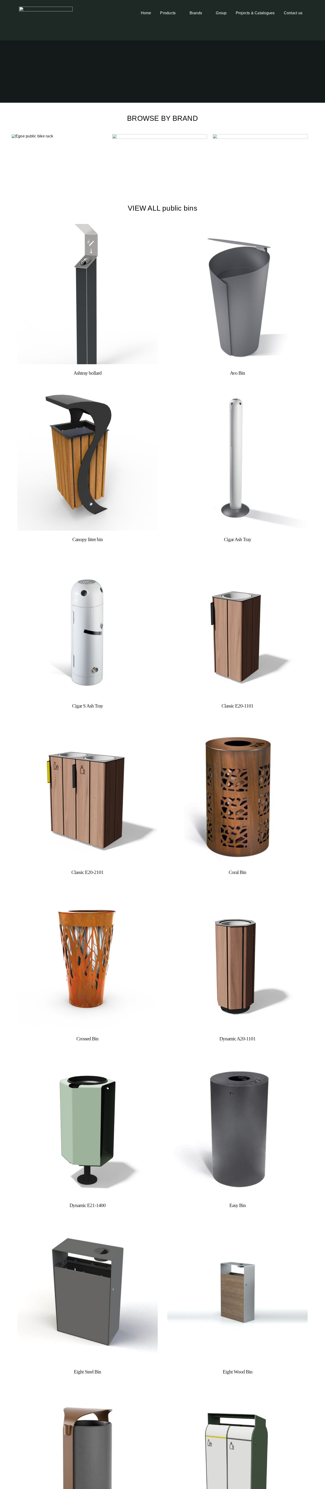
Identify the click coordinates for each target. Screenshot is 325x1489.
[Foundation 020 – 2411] (237, 1392)
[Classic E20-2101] (87, 726)
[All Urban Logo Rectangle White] (46, 8)
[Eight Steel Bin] (87, 1226)
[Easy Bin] (237, 1059)
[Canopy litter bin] (87, 394)
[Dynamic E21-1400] (87, 1059)
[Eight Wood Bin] (237, 1226)
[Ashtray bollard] (87, 227)
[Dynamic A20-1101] (237, 893)
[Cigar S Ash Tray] (87, 560)
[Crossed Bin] (87, 893)
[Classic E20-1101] (237, 560)
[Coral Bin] (237, 726)
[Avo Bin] (237, 227)
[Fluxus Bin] (87, 1392)
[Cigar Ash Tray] (237, 394)
